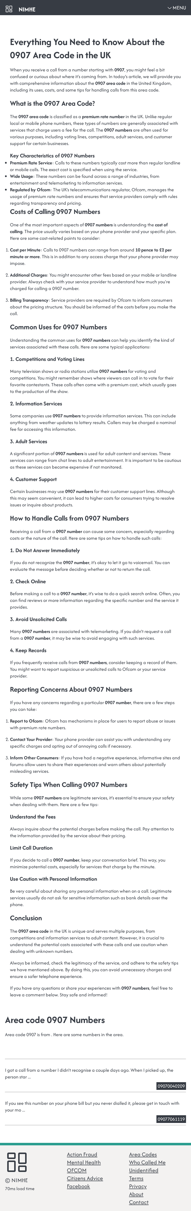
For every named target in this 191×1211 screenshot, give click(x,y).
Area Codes (143, 1154)
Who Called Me (147, 1162)
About (136, 1194)
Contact (139, 1202)
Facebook (78, 1186)
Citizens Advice (85, 1178)
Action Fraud (82, 1154)
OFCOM (77, 1170)
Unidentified (143, 1170)
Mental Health (84, 1162)
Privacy (138, 1186)
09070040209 (171, 1086)
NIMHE (27, 9)
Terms (136, 1178)
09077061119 (171, 1119)
